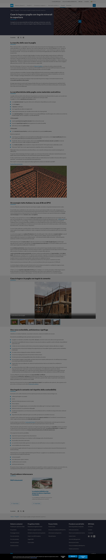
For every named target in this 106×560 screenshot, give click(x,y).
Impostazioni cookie (63, 557)
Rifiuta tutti (73, 556)
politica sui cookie (34, 557)
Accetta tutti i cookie (83, 557)
